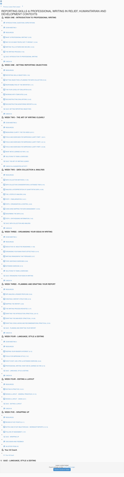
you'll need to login (69, 467)
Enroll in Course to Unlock (62, 469)
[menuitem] (1, 4)
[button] (1, 2)
